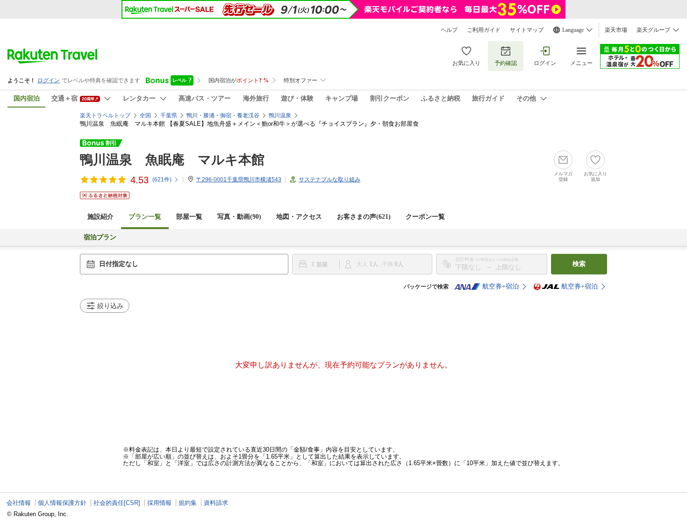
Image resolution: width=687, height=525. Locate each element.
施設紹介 (100, 216)
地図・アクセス (299, 216)
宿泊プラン (100, 237)
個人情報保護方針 (62, 502)
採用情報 (159, 502)
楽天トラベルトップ (105, 115)
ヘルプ (449, 30)
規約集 (188, 502)
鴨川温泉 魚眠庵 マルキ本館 (172, 159)
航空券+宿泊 (500, 286)
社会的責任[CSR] (116, 502)
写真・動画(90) (239, 216)
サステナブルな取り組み (329, 179)
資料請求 (216, 502)
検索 (579, 263)
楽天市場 (616, 30)
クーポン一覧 (425, 216)
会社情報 (19, 502)
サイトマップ (527, 30)
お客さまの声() (364, 216)
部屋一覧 (189, 216)
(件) (162, 179)
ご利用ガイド (484, 30)
